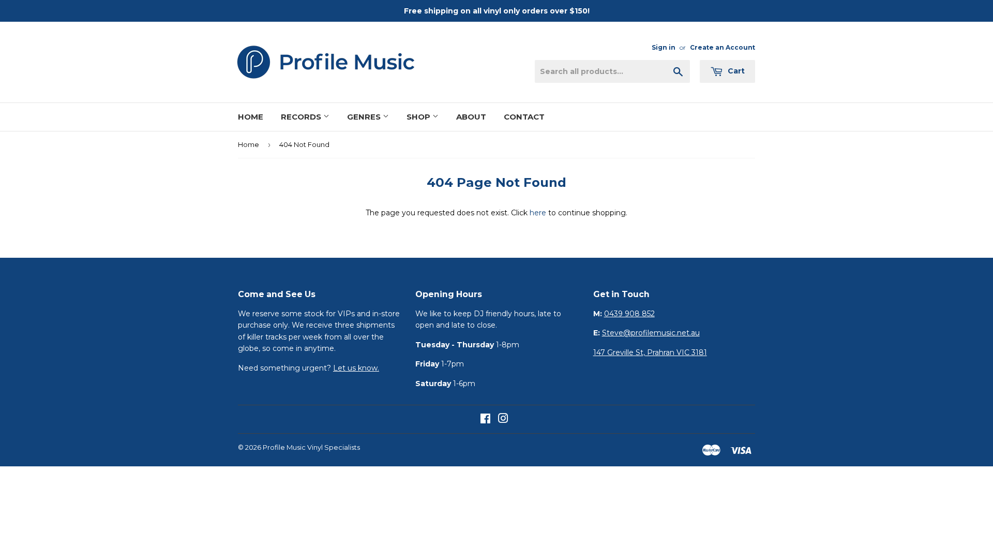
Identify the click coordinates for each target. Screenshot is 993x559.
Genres (365, 117)
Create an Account (722, 47)
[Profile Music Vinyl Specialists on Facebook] (485, 419)
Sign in (663, 47)
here (538, 212)
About (471, 117)
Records (302, 117)
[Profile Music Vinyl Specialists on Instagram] (503, 419)
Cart (735, 71)
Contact (524, 117)
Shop (419, 117)
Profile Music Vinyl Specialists (311, 447)
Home (250, 117)
